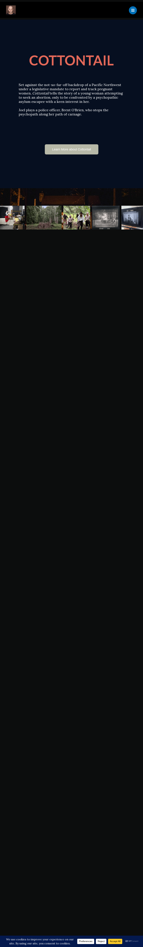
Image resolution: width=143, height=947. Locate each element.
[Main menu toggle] (133, 10)
